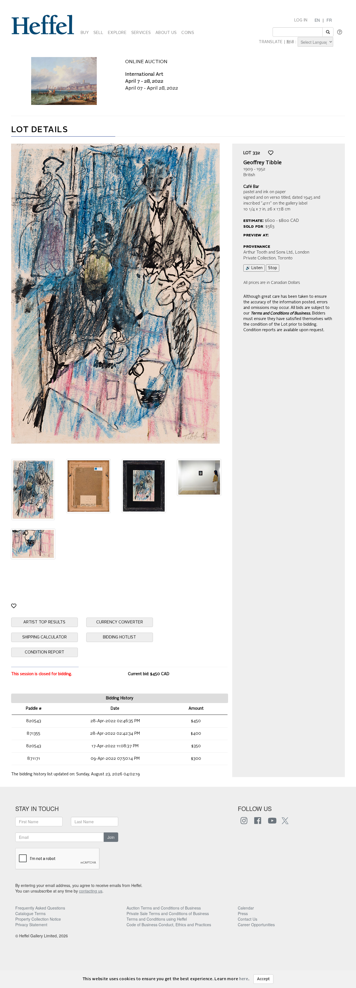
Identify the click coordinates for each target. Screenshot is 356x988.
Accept (263, 979)
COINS (187, 33)
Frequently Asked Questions (40, 908)
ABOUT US (166, 33)
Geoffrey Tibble (262, 162)
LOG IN (301, 20)
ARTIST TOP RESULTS (44, 622)
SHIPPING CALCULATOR (44, 637)
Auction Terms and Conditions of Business (164, 908)
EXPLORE (117, 33)
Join (111, 837)
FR (329, 20)
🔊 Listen (254, 268)
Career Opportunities (256, 924)
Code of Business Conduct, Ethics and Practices (169, 924)
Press (243, 913)
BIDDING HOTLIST (119, 637)
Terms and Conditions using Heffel (157, 919)
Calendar (246, 908)
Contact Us (247, 919)
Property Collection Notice (38, 919)
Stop (272, 268)
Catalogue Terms (30, 913)
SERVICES (141, 33)
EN (317, 20)
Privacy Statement (31, 924)
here (243, 979)
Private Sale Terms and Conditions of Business (168, 913)
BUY (85, 33)
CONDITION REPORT (44, 652)
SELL (98, 33)
